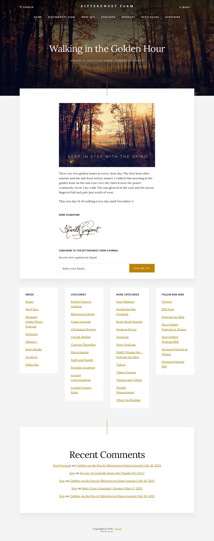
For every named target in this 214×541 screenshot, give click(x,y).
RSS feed (168, 309)
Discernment (80, 352)
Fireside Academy (83, 367)
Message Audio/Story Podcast (34, 321)
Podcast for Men (173, 317)
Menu (186, 7)
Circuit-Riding (80, 337)
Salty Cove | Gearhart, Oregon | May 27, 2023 (112, 488)
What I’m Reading (128, 400)
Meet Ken (31, 309)
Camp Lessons (81, 321)
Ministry (31, 342)
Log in (117, 528)
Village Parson (126, 372)
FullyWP (110, 531)
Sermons (31, 334)
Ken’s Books (33, 349)
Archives (31, 357)
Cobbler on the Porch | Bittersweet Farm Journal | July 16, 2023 (118, 465)
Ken (72, 473)
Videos (121, 364)
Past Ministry (125, 301)
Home (29, 301)
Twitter (167, 301)
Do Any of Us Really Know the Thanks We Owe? (112, 473)
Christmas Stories (83, 329)
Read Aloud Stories (129, 321)
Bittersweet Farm (108, 6)
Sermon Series (126, 329)
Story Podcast (126, 344)
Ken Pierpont (62, 465)
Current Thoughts (129, 60)
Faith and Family (82, 360)
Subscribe (32, 364)
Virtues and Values (129, 380)
